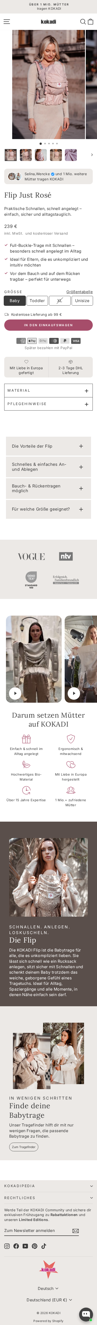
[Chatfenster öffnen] (86, 1315)
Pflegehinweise (27, 404)
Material (18, 390)
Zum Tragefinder (24, 1147)
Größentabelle (79, 292)
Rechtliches (20, 1198)
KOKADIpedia (19, 1186)
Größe (13, 292)
